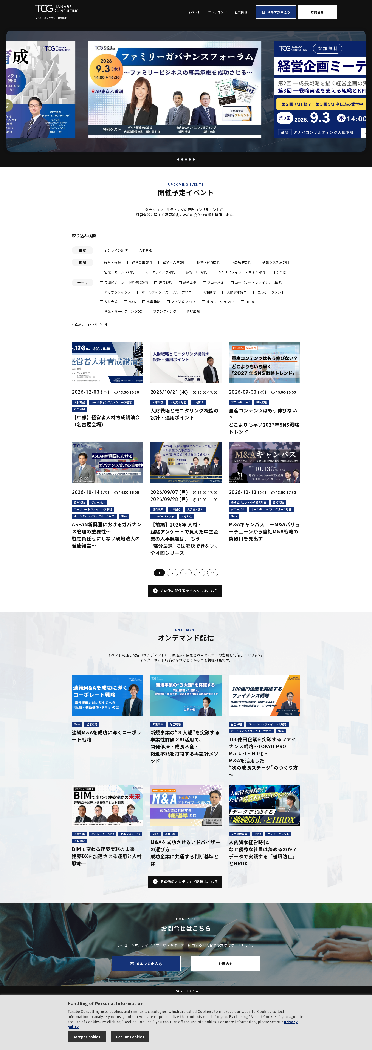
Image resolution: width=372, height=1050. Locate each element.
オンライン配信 (116, 250)
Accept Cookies (87, 1036)
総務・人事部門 (174, 262)
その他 (281, 272)
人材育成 (111, 301)
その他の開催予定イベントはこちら (189, 590)
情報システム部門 (275, 262)
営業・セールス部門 (119, 272)
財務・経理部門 (209, 262)
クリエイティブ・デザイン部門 (241, 272)
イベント (194, 12)
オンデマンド (217, 12)
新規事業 (190, 282)
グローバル (215, 282)
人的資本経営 (237, 292)
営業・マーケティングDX (123, 311)
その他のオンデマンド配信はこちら (189, 881)
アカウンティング (117, 292)
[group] (186, 90)
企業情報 (241, 12)
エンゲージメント (271, 292)
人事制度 (209, 292)
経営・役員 (112, 262)
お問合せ (317, 12)
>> (212, 572)
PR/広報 (193, 311)
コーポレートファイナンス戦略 (258, 282)
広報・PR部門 (197, 272)
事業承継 (153, 301)
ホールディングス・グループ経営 (167, 292)
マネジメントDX (183, 301)
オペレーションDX (220, 301)
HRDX (250, 301)
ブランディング (164, 311)
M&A (132, 301)
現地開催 (145, 250)
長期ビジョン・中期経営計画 (126, 282)
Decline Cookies (130, 1036)
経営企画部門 (142, 262)
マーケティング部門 (160, 272)
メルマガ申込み (278, 12)
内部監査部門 (241, 262)
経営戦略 (165, 282)
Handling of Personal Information (105, 1003)
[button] (173, 159)
